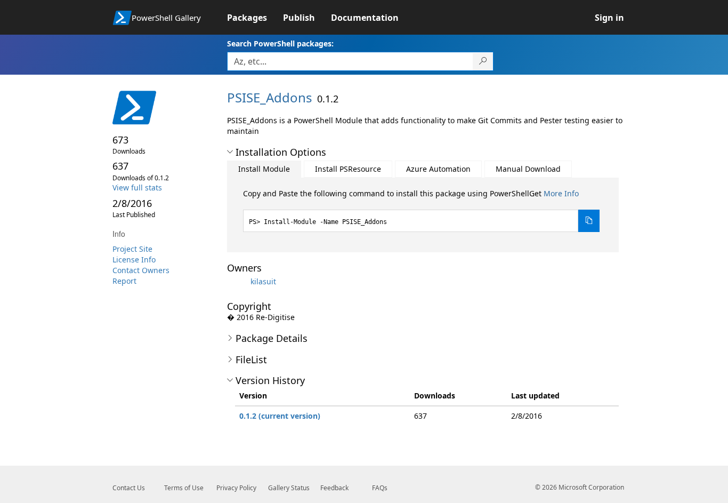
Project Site (132, 249)
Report (124, 281)
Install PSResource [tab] (348, 169)
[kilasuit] (237, 281)
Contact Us (128, 487)
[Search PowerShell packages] (483, 61)
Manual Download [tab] (528, 169)
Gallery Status (289, 487)
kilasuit (263, 281)
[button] (230, 152)
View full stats (137, 187)
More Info (561, 193)
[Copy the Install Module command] (589, 221)
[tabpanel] (421, 210)
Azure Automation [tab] (438, 169)
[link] (255, 17)
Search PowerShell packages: (280, 43)
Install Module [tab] (264, 169)
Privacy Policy (236, 487)
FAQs (379, 487)
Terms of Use (184, 487)
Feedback (334, 487)
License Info (134, 259)
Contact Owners (140, 270)
